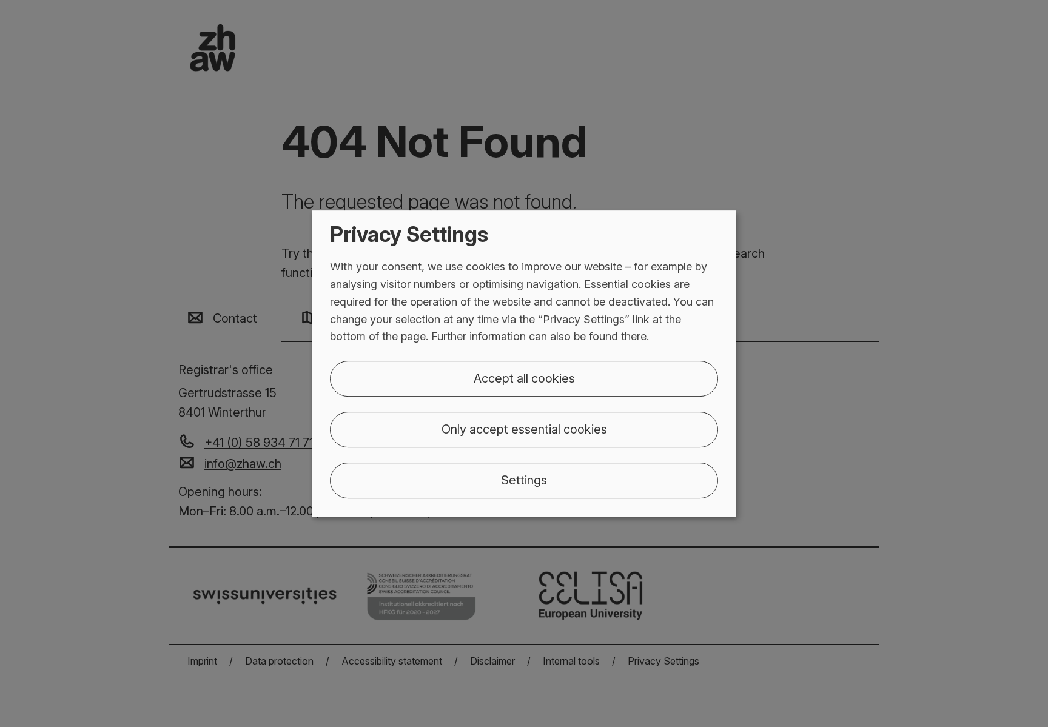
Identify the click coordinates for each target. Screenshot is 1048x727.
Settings (524, 480)
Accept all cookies (524, 378)
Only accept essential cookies (524, 429)
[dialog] (524, 363)
